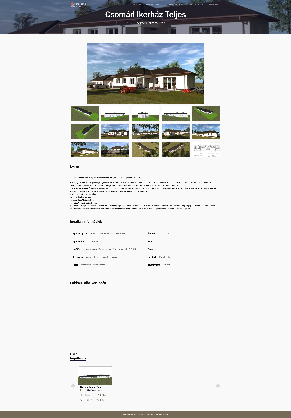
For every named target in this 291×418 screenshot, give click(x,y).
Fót (106, 191)
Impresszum (128, 414)
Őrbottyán (126, 191)
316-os (142, 188)
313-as (121, 188)
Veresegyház (113, 191)
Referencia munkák (154, 4)
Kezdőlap (137, 4)
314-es (128, 188)
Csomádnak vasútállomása (195, 188)
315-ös (135, 188)
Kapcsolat (213, 4)
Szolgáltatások (197, 4)
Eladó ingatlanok (177, 4)
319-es (157, 188)
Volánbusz (113, 188)
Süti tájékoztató (161, 414)
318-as (149, 188)
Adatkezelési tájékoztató (144, 414)
